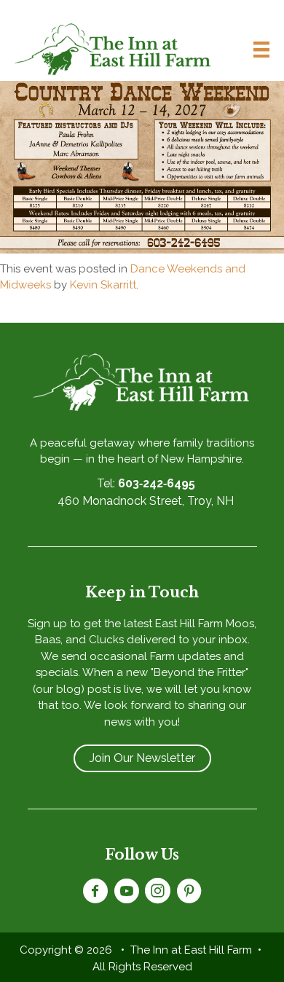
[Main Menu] (255, 49)
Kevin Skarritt (103, 284)
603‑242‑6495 (156, 483)
